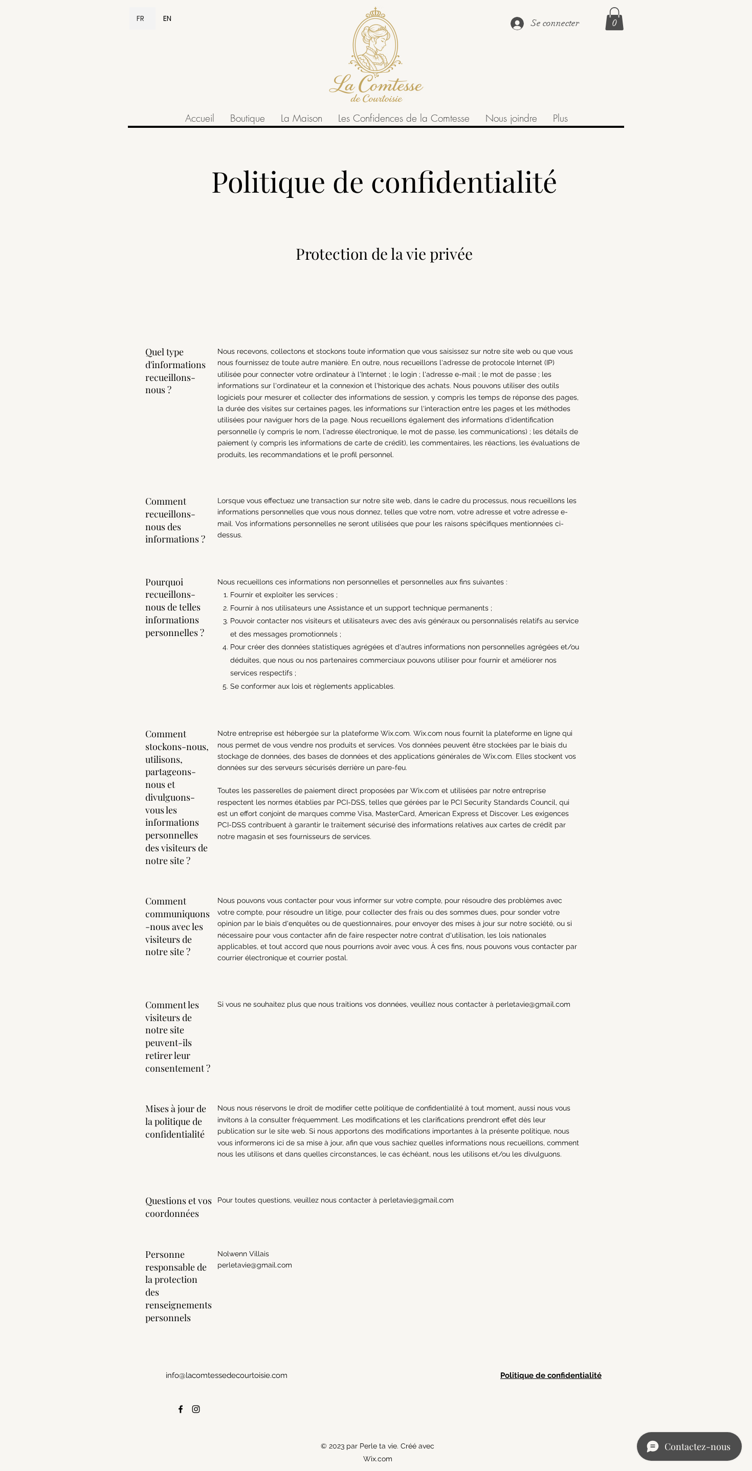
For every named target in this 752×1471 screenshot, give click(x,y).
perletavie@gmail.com (533, 1004)
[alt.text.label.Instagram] (196, 1409)
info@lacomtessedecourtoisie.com (226, 1375)
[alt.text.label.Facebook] (180, 1409)
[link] (614, 18)
